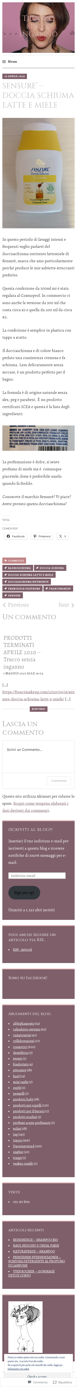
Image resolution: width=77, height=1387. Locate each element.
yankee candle (23, 1163)
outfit (17, 1087)
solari (17, 1128)
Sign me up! (24, 892)
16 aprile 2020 (14, 76)
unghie (18, 1152)
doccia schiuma (52, 568)
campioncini (22, 1035)
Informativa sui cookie (18, 1369)
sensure (14, 595)
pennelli (19, 1093)
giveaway (19, 1070)
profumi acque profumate (32, 1122)
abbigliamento (23, 1023)
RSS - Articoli (22, 949)
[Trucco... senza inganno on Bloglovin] (25, 1351)
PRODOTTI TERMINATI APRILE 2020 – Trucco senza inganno (22, 652)
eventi (17, 1058)
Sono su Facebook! (27, 978)
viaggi (17, 1157)
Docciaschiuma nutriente (28, 582)
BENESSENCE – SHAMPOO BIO (35, 1240)
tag (15, 1134)
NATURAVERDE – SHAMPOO (34, 1251)
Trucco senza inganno (38, 26)
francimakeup (60, 588)
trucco (17, 1140)
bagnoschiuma (19, 568)
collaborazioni (23, 1041)
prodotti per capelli (27, 1105)
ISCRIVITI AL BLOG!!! (30, 829)
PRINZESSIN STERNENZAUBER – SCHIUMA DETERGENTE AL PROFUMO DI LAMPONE (36, 1261)
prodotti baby (23, 1099)
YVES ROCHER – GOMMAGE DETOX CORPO (31, 1273)
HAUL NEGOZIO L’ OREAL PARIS (36, 1245)
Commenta (59, 780)
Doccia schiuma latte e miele (30, 575)
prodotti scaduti (25, 1117)
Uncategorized (23, 1146)
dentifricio (21, 1052)
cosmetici (16, 560)
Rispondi (38, 709)
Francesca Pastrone (24, 588)
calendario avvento (26, 1029)
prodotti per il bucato (29, 1111)
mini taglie (21, 1082)
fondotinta (21, 1064)
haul (16, 1076)
